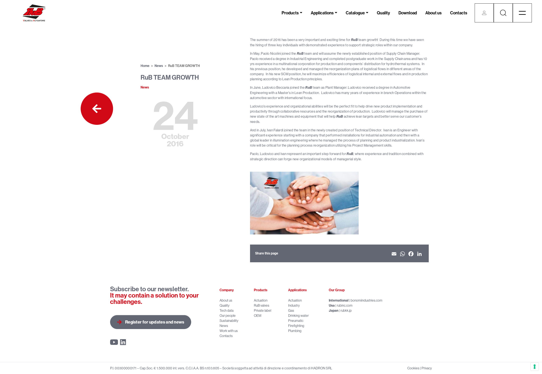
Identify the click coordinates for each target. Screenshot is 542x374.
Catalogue (355, 12)
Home (145, 66)
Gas (291, 310)
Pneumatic (295, 320)
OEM (257, 315)
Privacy (427, 368)
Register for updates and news (154, 322)
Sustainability (229, 320)
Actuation (260, 300)
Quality (383, 12)
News (159, 66)
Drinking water (298, 315)
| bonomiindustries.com (355, 300)
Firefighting (296, 326)
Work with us (229, 331)
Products (290, 12)
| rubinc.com (341, 305)
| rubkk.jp (340, 310)
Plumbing (294, 331)
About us (433, 12)
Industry (294, 305)
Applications (322, 12)
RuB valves (261, 305)
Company (227, 290)
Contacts (458, 12)
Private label (262, 310)
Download (407, 12)
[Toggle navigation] (522, 12)
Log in (484, 13)
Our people (228, 315)
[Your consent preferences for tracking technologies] (535, 367)
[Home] (34, 12)
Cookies (413, 368)
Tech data (227, 310)
